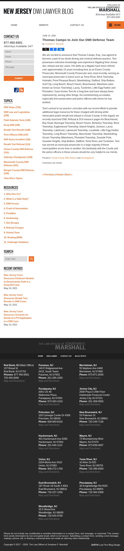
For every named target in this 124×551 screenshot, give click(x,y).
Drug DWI (12, 125)
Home (14, 25)
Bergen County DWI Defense (19, 172)
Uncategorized (87, 158)
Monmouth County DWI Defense (16, 164)
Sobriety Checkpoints (18, 157)
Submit (19, 78)
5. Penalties (10, 213)
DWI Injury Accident (17, 139)
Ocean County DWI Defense (64, 158)
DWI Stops (12, 107)
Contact (77, 25)
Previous (48, 174)
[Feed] (21, 90)
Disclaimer (52, 356)
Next (68, 174)
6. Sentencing (11, 218)
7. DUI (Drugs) (11, 222)
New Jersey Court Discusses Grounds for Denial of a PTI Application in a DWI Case (18, 316)
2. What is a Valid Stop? (16, 199)
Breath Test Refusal (17, 144)
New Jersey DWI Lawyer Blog (38, 11)
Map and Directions (14, 381)
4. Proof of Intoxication (16, 208)
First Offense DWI (16, 134)
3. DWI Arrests (11, 203)
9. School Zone (12, 232)
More (117, 25)
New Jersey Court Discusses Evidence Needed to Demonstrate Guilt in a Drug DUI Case (19, 280)
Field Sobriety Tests (17, 120)
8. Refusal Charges (14, 227)
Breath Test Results (17, 129)
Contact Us (65, 356)
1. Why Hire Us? (12, 194)
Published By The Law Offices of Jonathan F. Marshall (104, 11)
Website (43, 25)
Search (31, 259)
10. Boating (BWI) (13, 237)
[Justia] (16, 90)
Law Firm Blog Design (105, 545)
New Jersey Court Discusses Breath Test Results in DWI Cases (15, 298)
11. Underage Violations (16, 242)
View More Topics (13, 178)
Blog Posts (80, 356)
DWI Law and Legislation (17, 114)
